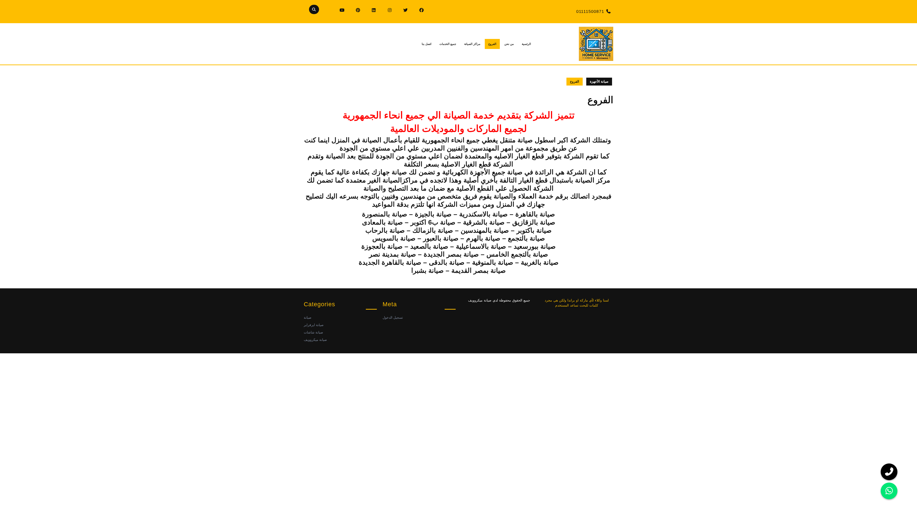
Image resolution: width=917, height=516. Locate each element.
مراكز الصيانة (472, 44)
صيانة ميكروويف (315, 340)
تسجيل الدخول (393, 317)
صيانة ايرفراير (314, 325)
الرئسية (526, 44)
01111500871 (590, 11)
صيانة (307, 317)
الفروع (492, 44)
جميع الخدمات (447, 44)
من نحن (509, 44)
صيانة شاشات (313, 332)
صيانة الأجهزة (599, 81)
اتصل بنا (426, 44)
